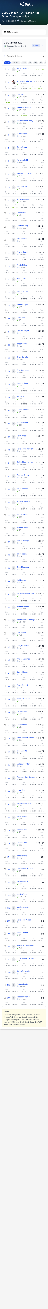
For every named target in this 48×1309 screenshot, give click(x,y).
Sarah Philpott (22, 383)
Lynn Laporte (22, 751)
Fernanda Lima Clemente (26, 777)
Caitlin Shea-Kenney (25, 462)
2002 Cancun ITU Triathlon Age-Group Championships (21, 14)
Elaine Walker (22, 816)
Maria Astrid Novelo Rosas (26, 449)
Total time (16, 63)
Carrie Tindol (22, 724)
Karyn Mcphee (22, 488)
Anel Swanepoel (23, 370)
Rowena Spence (23, 501)
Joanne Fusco (22, 881)
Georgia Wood (22, 422)
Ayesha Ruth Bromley (25, 945)
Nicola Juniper (22, 304)
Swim (24, 63)
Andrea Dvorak (22, 252)
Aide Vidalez (21, 278)
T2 (41, 63)
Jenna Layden (22, 932)
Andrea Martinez (23, 659)
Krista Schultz (22, 357)
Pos (6, 63)
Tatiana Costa (22, 984)
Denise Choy (22, 711)
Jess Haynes (22, 186)
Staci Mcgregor (23, 567)
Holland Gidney (23, 527)
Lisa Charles (21, 632)
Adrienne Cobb (22, 160)
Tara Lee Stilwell (23, 475)
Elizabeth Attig (22, 225)
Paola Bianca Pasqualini (26, 737)
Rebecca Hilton (23, 68)
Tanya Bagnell (22, 685)
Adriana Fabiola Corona (26, 81)
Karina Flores (22, 147)
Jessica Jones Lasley (25, 120)
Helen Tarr (21, 790)
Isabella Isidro (22, 344)
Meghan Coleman (24, 803)
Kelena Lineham (23, 672)
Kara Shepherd (22, 291)
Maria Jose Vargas (24, 920)
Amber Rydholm (23, 606)
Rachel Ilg (20, 396)
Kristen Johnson (23, 409)
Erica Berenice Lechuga (26, 619)
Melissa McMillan (23, 764)
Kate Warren (22, 239)
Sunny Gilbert (22, 134)
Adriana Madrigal (23, 199)
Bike (35, 63)
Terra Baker (21, 212)
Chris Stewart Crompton (26, 958)
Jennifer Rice (22, 829)
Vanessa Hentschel (24, 173)
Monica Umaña (23, 907)
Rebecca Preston (23, 997)
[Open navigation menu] (3, 3)
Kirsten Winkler (23, 541)
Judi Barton (21, 580)
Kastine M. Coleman (24, 868)
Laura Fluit (21, 317)
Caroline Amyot (23, 330)
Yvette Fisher (22, 265)
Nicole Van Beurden (24, 107)
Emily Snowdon (23, 646)
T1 (30, 63)
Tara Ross (20, 94)
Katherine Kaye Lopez (25, 593)
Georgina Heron (23, 514)
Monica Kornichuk (24, 698)
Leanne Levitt (22, 842)
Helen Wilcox (22, 436)
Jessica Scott (22, 894)
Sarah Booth (22, 554)
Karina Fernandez (23, 971)
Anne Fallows (22, 856)
